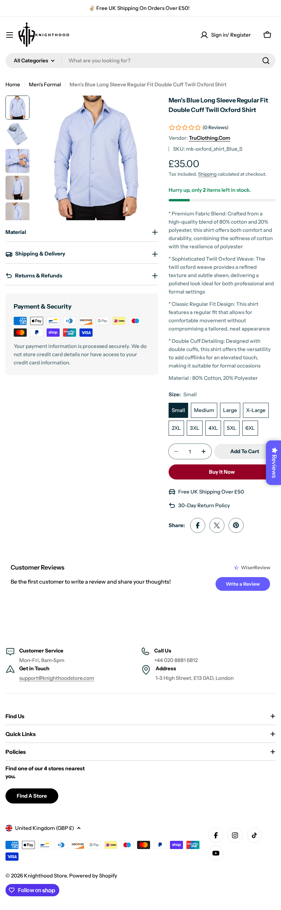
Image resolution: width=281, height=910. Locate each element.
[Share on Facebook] (197, 525)
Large (230, 410)
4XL (213, 428)
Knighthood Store (45, 875)
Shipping (207, 174)
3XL (194, 428)
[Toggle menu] (9, 35)
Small (178, 410)
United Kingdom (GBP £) (44, 828)
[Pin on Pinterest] (236, 525)
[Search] (266, 61)
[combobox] (140, 60)
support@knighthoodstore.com (56, 678)
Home (12, 84)
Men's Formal (45, 84)
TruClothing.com (209, 138)
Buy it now (222, 472)
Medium (204, 410)
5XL (231, 428)
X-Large (256, 410)
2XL (176, 428)
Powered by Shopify (93, 875)
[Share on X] (216, 525)
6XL (250, 428)
